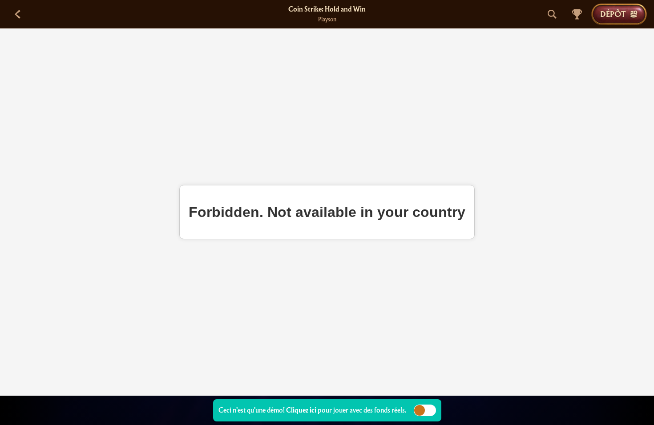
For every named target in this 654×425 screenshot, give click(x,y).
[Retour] (17, 14)
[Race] (577, 14)
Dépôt (613, 14)
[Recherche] (552, 14)
